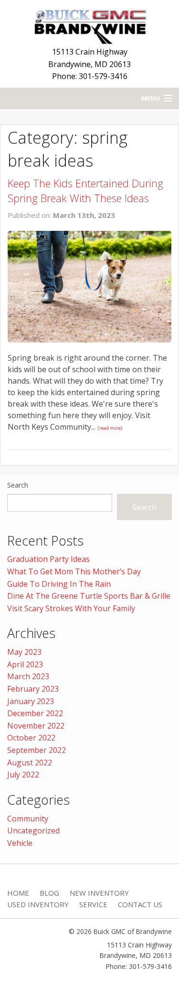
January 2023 (30, 701)
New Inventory (99, 893)
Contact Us (140, 904)
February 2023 (33, 688)
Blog (49, 893)
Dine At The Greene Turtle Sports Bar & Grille (88, 596)
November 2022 (35, 725)
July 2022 (23, 774)
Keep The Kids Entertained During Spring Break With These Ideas (85, 190)
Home (18, 893)
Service (93, 904)
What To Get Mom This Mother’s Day (74, 571)
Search (17, 485)
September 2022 (36, 750)
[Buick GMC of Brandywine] (89, 24)
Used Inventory (38, 904)
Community (27, 818)
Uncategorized (33, 830)
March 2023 (28, 676)
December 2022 (35, 713)
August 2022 (29, 762)
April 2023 (25, 664)
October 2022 (31, 737)
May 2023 (24, 652)
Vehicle (19, 843)
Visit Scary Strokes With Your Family (71, 608)
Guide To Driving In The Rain (59, 584)
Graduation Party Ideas (48, 559)
